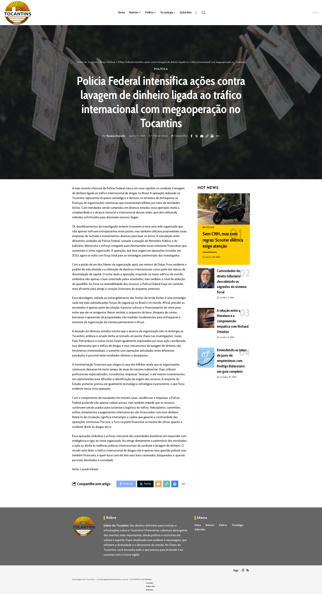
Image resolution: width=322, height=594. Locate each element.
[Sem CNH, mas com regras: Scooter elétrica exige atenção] (224, 209)
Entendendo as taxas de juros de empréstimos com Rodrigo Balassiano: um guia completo (232, 361)
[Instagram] (243, 570)
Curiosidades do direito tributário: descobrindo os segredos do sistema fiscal (231, 281)
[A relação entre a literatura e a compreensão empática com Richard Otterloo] (206, 318)
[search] (203, 12)
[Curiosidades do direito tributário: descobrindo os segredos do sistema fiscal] (206, 278)
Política (161, 69)
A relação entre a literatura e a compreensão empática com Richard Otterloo (233, 321)
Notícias (208, 227)
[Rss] (247, 570)
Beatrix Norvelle (116, 136)
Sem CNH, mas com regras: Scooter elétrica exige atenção (223, 240)
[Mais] (196, 13)
